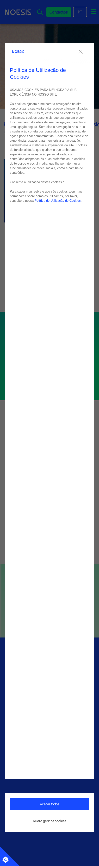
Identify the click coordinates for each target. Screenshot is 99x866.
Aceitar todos (49, 804)
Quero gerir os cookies (49, 821)
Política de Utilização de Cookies (58, 200)
